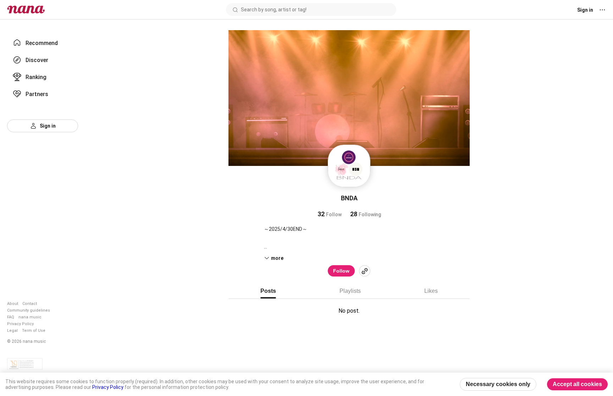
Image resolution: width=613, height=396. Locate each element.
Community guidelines (28, 310)
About (12, 303)
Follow (341, 271)
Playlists (350, 291)
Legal (12, 330)
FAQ (10, 317)
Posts (268, 291)
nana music (30, 317)
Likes (431, 291)
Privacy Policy (20, 324)
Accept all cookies (577, 384)
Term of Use (33, 330)
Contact (29, 303)
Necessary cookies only (498, 384)
